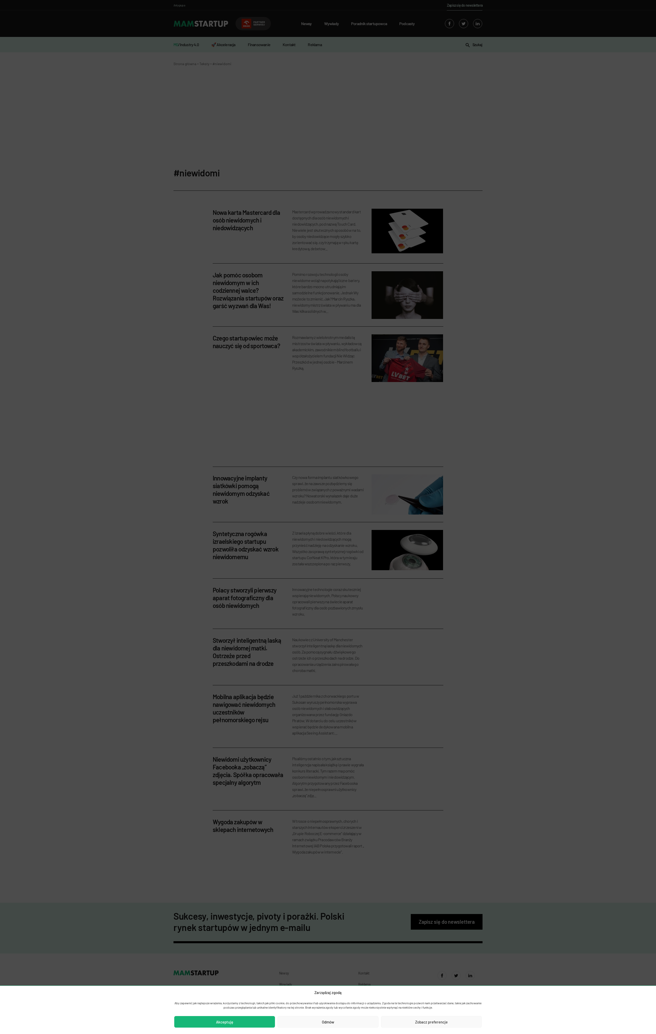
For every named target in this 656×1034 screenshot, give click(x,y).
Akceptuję (224, 1022)
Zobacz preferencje (431, 1022)
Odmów (328, 1022)
